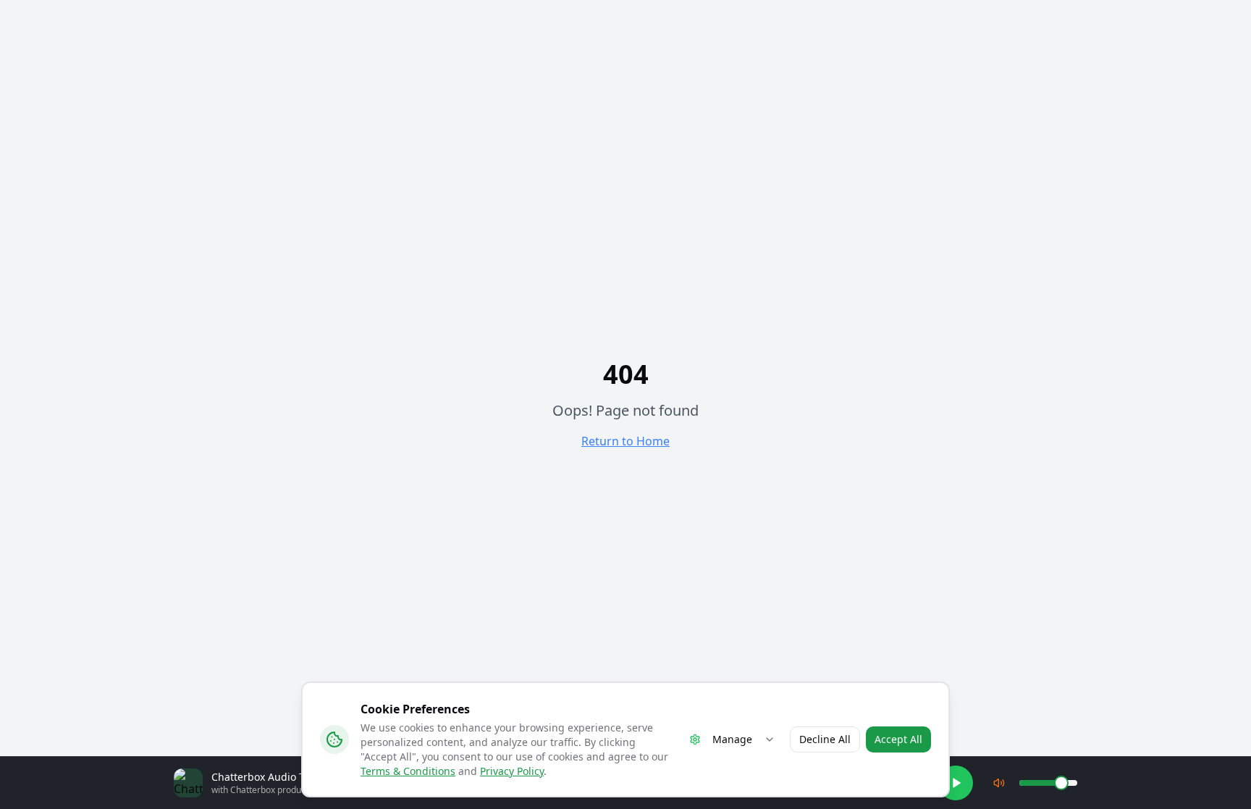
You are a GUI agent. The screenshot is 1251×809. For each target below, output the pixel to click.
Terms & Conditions (408, 771)
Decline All (825, 739)
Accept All (898, 739)
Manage (732, 739)
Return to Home (625, 441)
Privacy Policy (512, 771)
